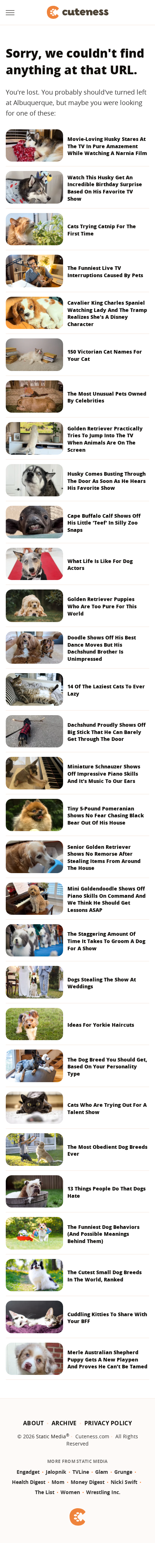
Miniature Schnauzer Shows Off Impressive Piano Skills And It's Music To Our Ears (103, 773)
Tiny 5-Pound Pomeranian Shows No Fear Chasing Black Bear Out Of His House (105, 815)
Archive (64, 1423)
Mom (58, 1482)
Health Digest (28, 1482)
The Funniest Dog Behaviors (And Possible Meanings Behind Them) (103, 1233)
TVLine (80, 1471)
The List (44, 1492)
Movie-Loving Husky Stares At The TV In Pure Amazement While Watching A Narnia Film (107, 146)
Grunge (123, 1471)
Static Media (51, 1436)
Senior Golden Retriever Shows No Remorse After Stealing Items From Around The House (104, 857)
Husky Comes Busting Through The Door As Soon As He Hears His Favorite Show (106, 480)
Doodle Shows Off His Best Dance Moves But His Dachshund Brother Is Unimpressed (101, 648)
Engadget (28, 1471)
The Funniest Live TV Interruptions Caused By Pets (105, 271)
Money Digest (88, 1482)
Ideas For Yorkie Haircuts (100, 1024)
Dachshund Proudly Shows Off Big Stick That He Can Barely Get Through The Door (106, 731)
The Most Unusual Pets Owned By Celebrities (106, 397)
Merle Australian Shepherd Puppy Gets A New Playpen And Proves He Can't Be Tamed (107, 1359)
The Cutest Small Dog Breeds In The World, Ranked (104, 1276)
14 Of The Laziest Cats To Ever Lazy (106, 690)
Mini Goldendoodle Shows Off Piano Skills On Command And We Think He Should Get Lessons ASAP (106, 899)
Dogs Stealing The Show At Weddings (101, 983)
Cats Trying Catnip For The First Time (101, 230)
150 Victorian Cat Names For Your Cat (104, 355)
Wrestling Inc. (103, 1492)
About (33, 1423)
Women (70, 1492)
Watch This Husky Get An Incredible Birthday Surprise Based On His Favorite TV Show (104, 188)
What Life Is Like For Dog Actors (100, 565)
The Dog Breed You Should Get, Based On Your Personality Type (107, 1066)
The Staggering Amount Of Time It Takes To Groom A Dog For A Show (106, 940)
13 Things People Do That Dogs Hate (106, 1192)
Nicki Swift (124, 1482)
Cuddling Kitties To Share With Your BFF (107, 1318)
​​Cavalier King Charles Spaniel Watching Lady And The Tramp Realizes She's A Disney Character (107, 313)
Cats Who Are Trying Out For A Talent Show (107, 1108)
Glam (101, 1471)
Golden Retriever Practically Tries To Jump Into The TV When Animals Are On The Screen (105, 439)
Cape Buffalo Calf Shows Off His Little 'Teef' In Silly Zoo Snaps (104, 522)
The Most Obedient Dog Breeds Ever (107, 1150)
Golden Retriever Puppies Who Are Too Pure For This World (102, 606)
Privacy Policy (108, 1423)
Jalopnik (56, 1471)
